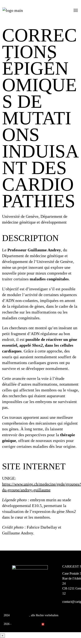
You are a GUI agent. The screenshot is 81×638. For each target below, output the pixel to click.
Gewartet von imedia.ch (26, 624)
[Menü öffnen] (76, 10)
